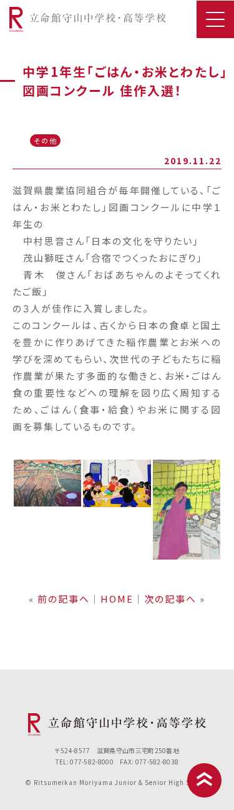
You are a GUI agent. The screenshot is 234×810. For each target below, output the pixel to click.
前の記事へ (63, 598)
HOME (117, 598)
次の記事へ (170, 598)
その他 (45, 141)
